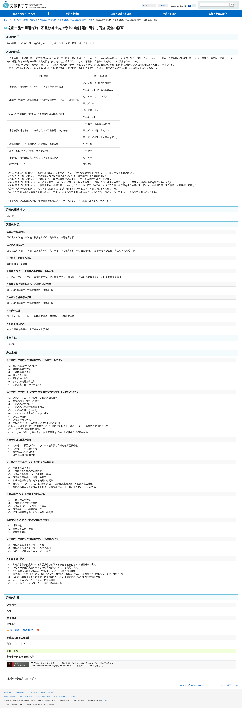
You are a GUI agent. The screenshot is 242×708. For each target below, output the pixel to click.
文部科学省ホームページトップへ (198, 685)
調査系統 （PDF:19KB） (23, 630)
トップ (6, 20)
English (164, 5)
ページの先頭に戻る (228, 685)
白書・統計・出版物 (121, 13)
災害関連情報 (19, 692)
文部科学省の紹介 (218, 13)
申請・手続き (169, 13)
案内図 (105, 700)
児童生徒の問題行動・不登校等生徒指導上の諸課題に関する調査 (66, 20)
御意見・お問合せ (9, 696)
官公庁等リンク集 (32, 692)
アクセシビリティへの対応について (64, 696)
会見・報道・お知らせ (24, 13)
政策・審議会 (72, 13)
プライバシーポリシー (25, 696)
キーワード (51, 692)
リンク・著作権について (42, 696)
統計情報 (33, 20)
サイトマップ (150, 5)
